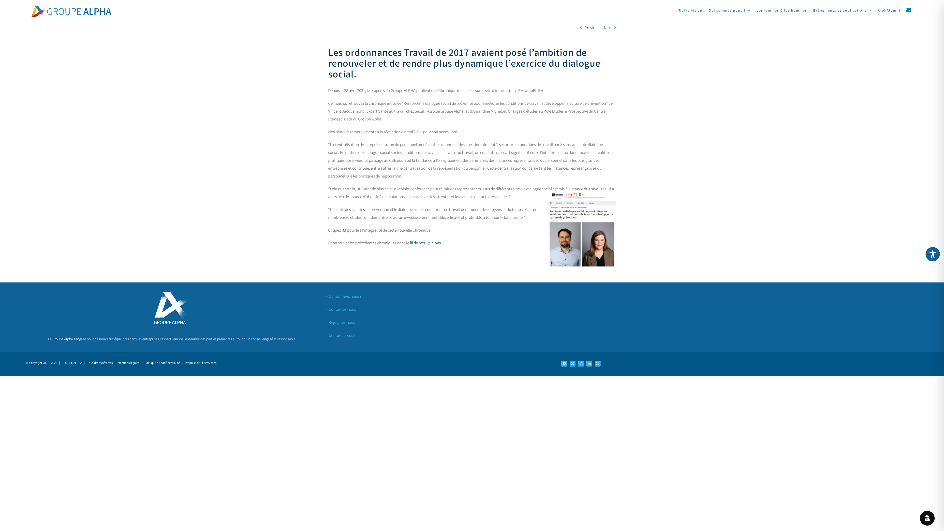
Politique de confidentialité (162, 363)
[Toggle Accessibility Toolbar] (932, 254)
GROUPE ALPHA (71, 363)
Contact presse (341, 335)
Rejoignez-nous (342, 322)
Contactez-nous (342, 309)
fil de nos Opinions (425, 243)
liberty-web (209, 363)
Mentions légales (128, 363)
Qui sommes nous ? (345, 296)
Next (608, 27)
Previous (591, 27)
